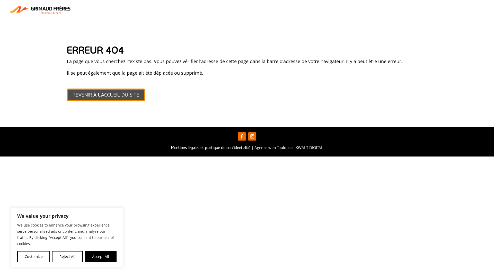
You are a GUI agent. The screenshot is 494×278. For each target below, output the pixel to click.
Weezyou (409, 10)
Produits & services (331, 10)
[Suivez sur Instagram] (252, 136)
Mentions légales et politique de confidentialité (210, 147)
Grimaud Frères (285, 10)
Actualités (435, 10)
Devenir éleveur (378, 10)
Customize (34, 256)
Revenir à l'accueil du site (106, 95)
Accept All (100, 256)
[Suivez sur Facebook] (242, 136)
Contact (460, 10)
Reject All (67, 256)
